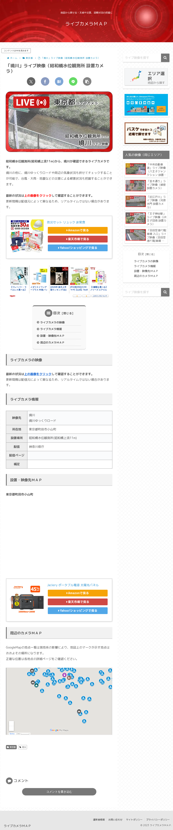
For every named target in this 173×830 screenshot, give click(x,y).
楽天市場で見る (78, 239)
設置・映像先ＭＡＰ (52, 336)
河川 (24, 747)
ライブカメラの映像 (52, 322)
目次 (56, 313)
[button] (87, 81)
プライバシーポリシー (158, 819)
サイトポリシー (134, 819)
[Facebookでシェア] (45, 81)
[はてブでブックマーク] (59, 81)
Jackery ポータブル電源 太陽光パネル (73, 585)
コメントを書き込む (59, 791)
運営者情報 (99, 819)
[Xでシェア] (31, 81)
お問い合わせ (115, 819)
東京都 (13, 747)
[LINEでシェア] (73, 81)
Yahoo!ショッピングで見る (78, 248)
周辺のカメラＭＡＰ (52, 342)
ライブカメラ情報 (51, 329)
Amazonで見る (78, 230)
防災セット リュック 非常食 (66, 222)
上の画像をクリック (38, 374)
